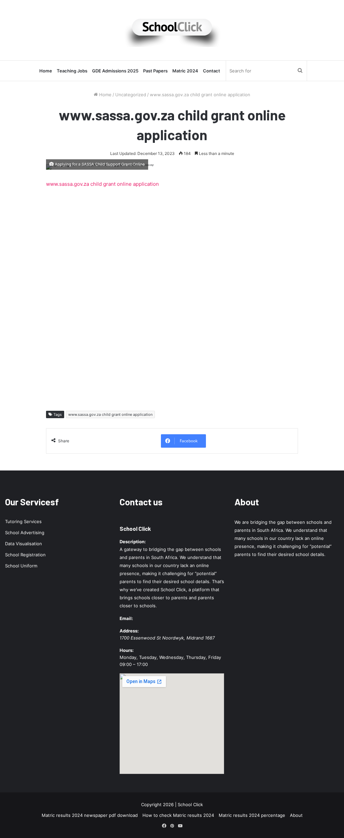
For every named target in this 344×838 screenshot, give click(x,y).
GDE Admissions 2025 (115, 70)
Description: (133, 541)
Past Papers (155, 70)
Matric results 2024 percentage (252, 815)
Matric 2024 (185, 70)
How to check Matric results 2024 (178, 815)
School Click (135, 528)
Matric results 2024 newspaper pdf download (90, 815)
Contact (211, 70)
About (296, 815)
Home (45, 70)
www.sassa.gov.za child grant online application (102, 184)
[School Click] (172, 30)
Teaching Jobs (72, 70)
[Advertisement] (172, 297)
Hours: (127, 650)
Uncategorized (130, 94)
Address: (129, 630)
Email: (126, 618)
